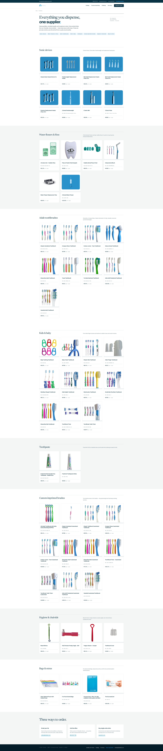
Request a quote (118, 5)
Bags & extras (111, 33)
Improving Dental (111, 1)
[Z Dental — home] (42, 5)
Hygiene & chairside (101, 33)
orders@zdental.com (103, 1)
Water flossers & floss (53, 33)
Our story (110, 5)
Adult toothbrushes (64, 33)
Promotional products (120, 1)
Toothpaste (80, 33)
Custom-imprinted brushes (89, 33)
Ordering (104, 5)
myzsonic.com (102, 735)
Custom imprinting (95, 5)
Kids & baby (73, 33)
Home (37, 10)
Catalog (87, 5)
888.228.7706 (95, 1)
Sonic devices (43, 33)
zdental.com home (90, 747)
